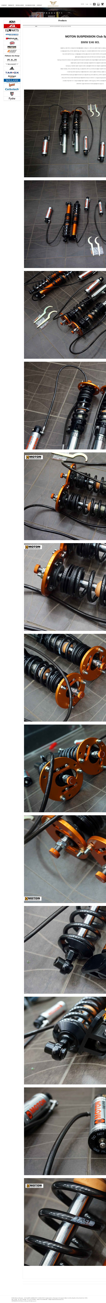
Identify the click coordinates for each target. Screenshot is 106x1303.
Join (91, 4)
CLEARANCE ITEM (30, 5)
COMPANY (4, 5)
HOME (82, 4)
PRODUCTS (11, 5)
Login (87, 4)
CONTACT (39, 5)
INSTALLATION (20, 5)
